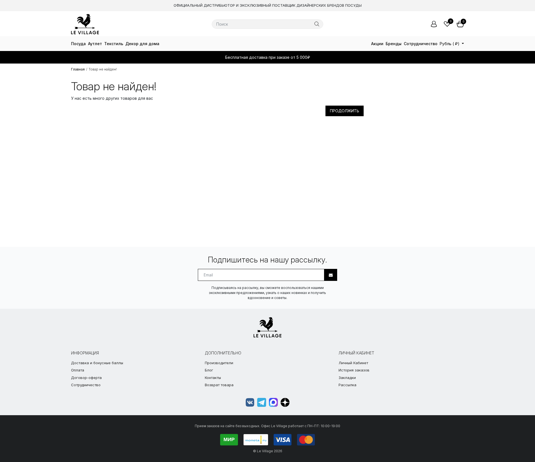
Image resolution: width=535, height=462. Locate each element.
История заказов (354, 370)
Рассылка (347, 385)
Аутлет (95, 43)
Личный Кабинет (353, 363)
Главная (78, 69)
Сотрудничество (420, 43)
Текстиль (113, 43)
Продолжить (344, 110)
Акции (377, 43)
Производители (219, 363)
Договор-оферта (86, 377)
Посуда (78, 43)
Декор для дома (142, 43)
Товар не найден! (103, 69)
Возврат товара (219, 385)
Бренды (394, 43)
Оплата (77, 370)
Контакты (213, 377)
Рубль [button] (449, 43)
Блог (209, 370)
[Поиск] (316, 24)
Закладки (347, 377)
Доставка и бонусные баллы (97, 363)
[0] (447, 24)
